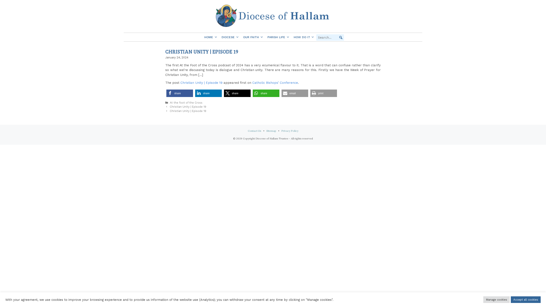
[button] (341, 37)
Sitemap (271, 130)
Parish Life (276, 37)
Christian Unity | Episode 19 (201, 83)
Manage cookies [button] (496, 299)
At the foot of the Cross (186, 102)
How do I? (302, 37)
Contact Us (254, 130)
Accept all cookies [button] (525, 299)
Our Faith (251, 37)
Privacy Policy (289, 130)
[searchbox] (330, 37)
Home (208, 37)
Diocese (228, 37)
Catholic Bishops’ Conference (275, 83)
